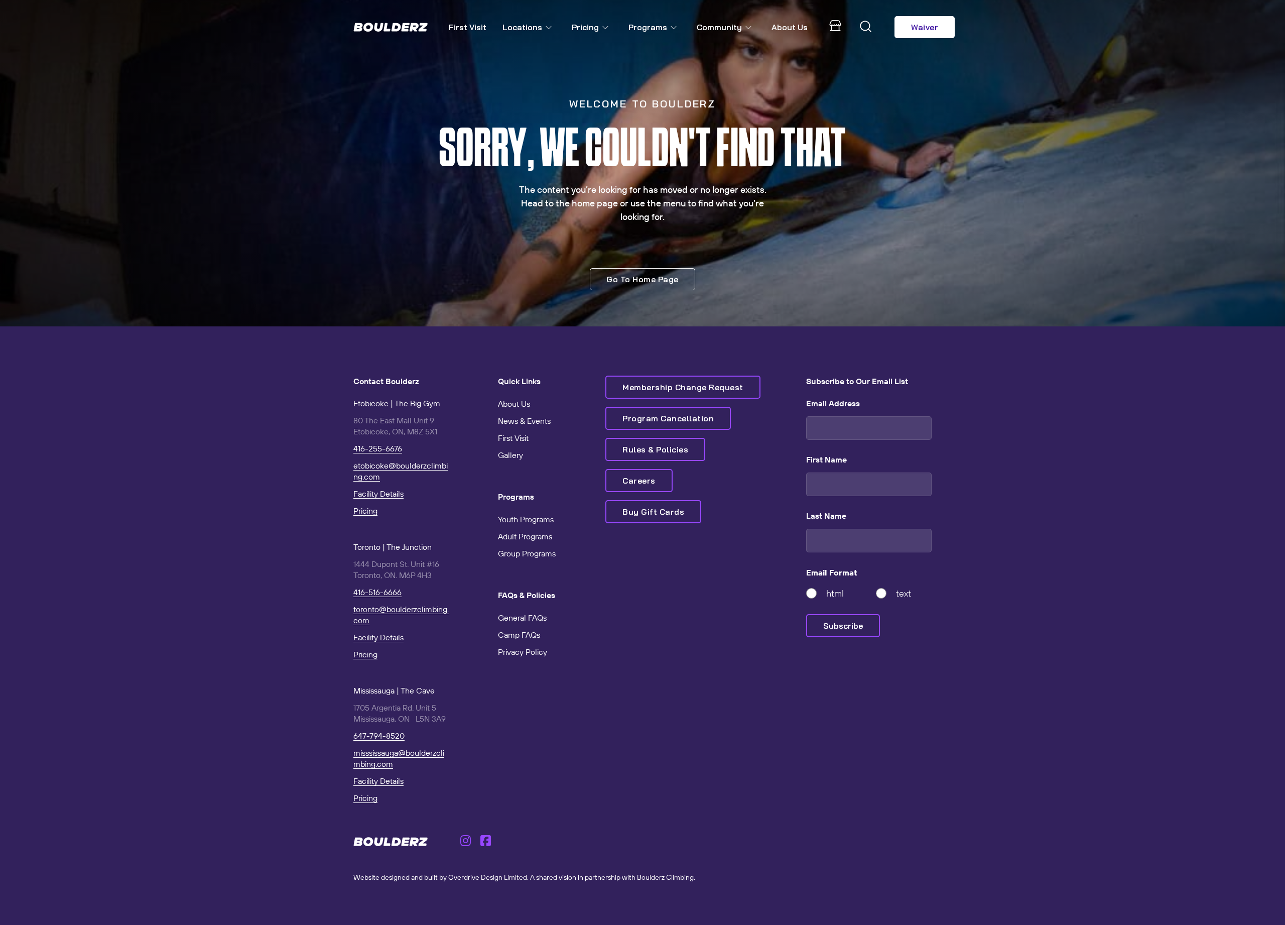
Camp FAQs (519, 635)
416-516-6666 (377, 592)
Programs (647, 27)
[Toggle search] (865, 27)
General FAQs (522, 618)
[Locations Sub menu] (551, 27)
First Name (826, 459)
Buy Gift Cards (653, 512)
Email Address (833, 403)
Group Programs (527, 553)
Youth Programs (526, 519)
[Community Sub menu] (750, 27)
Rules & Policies (655, 449)
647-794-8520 (379, 736)
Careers (639, 481)
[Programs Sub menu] (676, 27)
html (835, 593)
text (903, 593)
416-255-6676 (377, 448)
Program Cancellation (668, 418)
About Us (790, 27)
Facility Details (378, 494)
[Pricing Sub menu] (607, 27)
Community (719, 27)
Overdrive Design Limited (487, 877)
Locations (522, 27)
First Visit (467, 27)
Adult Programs (525, 536)
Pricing (585, 27)
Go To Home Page (642, 279)
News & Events (524, 421)
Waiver (924, 27)
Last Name (826, 516)
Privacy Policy (522, 652)
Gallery (510, 455)
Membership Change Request (682, 387)
